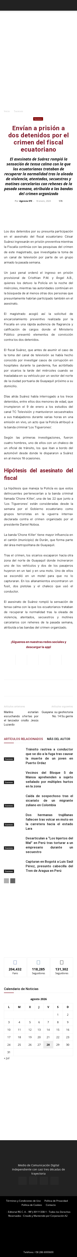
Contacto (51, 1205)
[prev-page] (6, 880)
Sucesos (18, 111)
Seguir (38, 960)
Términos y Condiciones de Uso (23, 1200)
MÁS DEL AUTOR (58, 739)
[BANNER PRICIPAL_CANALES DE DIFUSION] (38, 19)
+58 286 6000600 (44, 1252)
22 (57, 1037)
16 (67, 1029)
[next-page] (12, 880)
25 (19, 1045)
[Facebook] (22, 1181)
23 (67, 1037)
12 (30, 1029)
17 (8, 1037)
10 (8, 1029)
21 (48, 1037)
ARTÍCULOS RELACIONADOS (23, 739)
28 (48, 1045)
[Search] (71, 5)
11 (19, 1029)
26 (30, 1045)
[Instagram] (33, 1180)
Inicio (7, 111)
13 (39, 1029)
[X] (44, 1181)
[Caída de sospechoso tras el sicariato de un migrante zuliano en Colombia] (14, 800)
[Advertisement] (38, 66)
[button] (6, 5)
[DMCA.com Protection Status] (38, 1246)
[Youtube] (54, 1181)
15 (57, 1029)
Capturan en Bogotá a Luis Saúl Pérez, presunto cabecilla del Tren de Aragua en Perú (49, 866)
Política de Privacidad (56, 1200)
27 (39, 1045)
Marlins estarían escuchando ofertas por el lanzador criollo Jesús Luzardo (21, 718)
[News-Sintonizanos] (33, 948)
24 (8, 1045)
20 (39, 1037)
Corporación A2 (59, 1215)
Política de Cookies (32, 1205)
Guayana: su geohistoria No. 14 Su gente (57, 714)
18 (19, 1037)
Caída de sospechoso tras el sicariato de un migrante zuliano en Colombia (49, 800)
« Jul (6, 1058)
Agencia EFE (25, 200)
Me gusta (15, 960)
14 (48, 1029)
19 (30, 1037)
